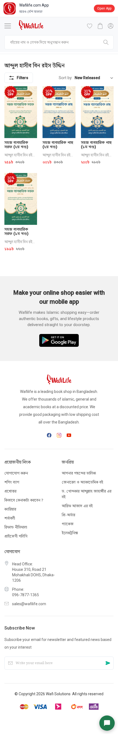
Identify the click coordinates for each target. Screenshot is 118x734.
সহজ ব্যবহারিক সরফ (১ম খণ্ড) (16, 231)
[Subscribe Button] (108, 663)
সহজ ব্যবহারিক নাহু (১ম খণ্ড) (96, 144)
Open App (104, 8)
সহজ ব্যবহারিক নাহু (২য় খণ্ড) (58, 144)
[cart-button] (100, 26)
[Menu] (7, 25)
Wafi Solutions (58, 694)
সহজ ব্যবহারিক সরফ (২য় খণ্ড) (16, 144)
